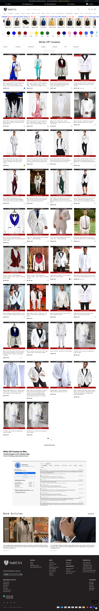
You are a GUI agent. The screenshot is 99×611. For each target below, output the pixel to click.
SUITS (4, 13)
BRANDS (76, 13)
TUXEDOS (10, 13)
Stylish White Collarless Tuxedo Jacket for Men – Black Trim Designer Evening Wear (84, 432)
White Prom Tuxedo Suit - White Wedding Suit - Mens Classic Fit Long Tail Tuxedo (60, 122)
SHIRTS (23, 13)
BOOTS (49, 13)
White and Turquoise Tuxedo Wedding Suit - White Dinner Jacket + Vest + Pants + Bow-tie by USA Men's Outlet (37, 84)
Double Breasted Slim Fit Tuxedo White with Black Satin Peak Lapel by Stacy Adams (84, 84)
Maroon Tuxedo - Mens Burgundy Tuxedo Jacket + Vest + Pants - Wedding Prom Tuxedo (14, 277)
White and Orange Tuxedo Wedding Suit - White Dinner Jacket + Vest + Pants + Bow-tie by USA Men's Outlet (37, 551)
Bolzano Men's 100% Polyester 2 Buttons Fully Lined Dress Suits (59, 391)
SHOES (28, 13)
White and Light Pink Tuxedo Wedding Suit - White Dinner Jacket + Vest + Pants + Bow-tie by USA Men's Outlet (37, 122)
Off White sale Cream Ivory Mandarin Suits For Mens (13, 432)
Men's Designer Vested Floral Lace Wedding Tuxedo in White (12, 511)
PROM (33, 13)
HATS (53, 13)
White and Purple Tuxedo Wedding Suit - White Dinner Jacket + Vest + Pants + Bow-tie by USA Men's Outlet (14, 551)
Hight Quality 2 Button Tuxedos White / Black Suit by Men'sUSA (60, 276)
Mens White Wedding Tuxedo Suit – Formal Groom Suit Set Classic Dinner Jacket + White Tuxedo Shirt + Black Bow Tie (60, 433)
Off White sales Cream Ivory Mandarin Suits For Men (84, 352)
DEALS (82, 13)
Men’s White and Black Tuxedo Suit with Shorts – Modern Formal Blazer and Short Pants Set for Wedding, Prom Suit (84, 199)
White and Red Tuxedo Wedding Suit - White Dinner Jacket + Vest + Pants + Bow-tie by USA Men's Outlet (84, 512)
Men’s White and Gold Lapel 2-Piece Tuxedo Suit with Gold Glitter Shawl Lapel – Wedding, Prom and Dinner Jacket (13, 160)
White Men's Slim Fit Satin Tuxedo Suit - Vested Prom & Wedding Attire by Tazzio (85, 276)
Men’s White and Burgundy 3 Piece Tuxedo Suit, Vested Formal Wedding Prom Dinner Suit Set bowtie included (13, 199)
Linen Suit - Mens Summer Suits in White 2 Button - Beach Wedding (37, 238)
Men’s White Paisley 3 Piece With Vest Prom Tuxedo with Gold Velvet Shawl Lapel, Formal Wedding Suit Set (37, 199)
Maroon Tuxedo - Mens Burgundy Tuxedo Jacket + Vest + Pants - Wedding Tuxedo (38, 277)
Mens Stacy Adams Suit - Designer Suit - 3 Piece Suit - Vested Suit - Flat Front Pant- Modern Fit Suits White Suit (14, 392)
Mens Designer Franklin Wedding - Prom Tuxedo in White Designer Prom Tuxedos (14, 314)
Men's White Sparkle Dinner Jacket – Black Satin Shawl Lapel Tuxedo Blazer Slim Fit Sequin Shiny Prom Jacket (60, 160)
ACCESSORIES (69, 13)
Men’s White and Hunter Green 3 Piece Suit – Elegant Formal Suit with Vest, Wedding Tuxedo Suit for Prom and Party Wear (61, 200)
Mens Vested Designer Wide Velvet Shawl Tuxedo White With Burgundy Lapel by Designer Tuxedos (59, 84)
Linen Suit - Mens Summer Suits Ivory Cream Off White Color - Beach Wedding (84, 238)
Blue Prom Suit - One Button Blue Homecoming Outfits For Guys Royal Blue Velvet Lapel (14, 239)
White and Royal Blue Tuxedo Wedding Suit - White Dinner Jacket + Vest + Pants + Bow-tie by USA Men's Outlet (13, 84)
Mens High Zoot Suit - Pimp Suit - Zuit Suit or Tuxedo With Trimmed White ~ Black (37, 314)
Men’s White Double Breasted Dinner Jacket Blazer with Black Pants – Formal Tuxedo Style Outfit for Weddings (14, 472)
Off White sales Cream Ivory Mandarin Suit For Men (37, 432)
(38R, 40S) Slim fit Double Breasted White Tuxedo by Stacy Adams (83, 314)
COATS (38, 13)
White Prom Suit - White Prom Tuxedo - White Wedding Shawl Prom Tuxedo (84, 121)
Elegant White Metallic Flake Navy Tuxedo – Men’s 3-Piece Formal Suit (60, 471)
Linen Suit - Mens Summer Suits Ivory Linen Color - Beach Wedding (60, 238)
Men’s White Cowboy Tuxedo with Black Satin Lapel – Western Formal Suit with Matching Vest (13, 122)
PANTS (43, 13)
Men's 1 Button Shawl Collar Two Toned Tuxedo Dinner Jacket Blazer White (37, 352)
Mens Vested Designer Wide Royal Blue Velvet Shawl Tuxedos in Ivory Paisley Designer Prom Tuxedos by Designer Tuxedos (13, 353)
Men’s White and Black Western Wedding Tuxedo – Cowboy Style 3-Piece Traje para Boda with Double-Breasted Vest (37, 160)
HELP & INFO (88, 13)
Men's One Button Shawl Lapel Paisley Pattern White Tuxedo (60, 314)
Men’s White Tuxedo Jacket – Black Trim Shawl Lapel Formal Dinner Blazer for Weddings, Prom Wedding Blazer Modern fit (85, 160)
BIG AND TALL (60, 13)
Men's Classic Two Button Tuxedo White (61, 351)
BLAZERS (17, 13)
